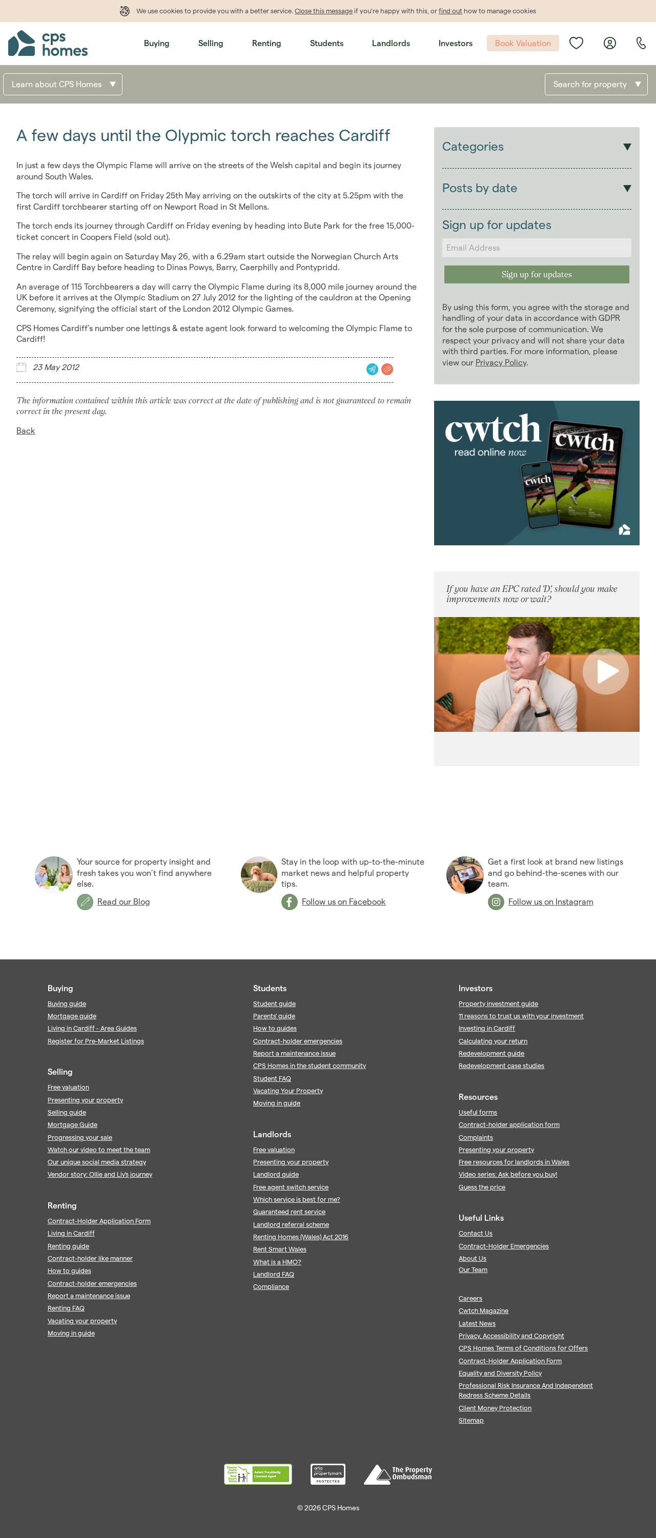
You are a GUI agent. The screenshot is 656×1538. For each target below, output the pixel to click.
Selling (210, 43)
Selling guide (67, 1112)
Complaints (476, 1137)
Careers (470, 1298)
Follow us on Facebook (344, 901)
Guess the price (482, 1187)
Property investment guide (498, 1003)
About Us (472, 1258)
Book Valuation (523, 43)
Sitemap (471, 1420)
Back (25, 430)
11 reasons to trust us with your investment (521, 1015)
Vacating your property (82, 1320)
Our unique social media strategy (97, 1161)
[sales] (385, 369)
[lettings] (370, 369)
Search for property (590, 84)
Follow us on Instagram (550, 901)
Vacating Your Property (288, 1090)
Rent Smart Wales (279, 1249)
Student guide (274, 1003)
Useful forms (478, 1112)
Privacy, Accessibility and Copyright (511, 1335)
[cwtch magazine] (537, 542)
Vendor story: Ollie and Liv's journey (100, 1174)
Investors (456, 43)
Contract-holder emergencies (92, 1283)
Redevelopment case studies (501, 1065)
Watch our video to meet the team (99, 1149)
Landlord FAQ (273, 1274)
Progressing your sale (80, 1137)
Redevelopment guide (491, 1053)
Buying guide (67, 1003)
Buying (157, 43)
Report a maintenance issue (89, 1295)
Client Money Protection (495, 1407)
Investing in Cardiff (487, 1028)
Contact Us (476, 1233)
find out (450, 10)
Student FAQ (272, 1078)
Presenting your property (85, 1099)
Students (326, 43)
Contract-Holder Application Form (99, 1220)
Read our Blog (123, 901)
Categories (473, 146)
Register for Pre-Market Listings (96, 1040)
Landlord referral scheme (291, 1224)
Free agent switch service (291, 1187)
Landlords (391, 43)
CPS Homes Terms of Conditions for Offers (523, 1347)
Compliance (271, 1286)
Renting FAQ (66, 1307)
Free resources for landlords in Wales (514, 1161)
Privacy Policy (501, 362)
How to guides (69, 1270)
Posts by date (480, 188)
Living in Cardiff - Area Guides (92, 1028)
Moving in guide (71, 1333)
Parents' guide (274, 1015)
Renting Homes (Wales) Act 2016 (300, 1236)
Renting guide (68, 1245)
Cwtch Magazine (483, 1310)
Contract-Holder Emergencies (504, 1245)
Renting (266, 43)
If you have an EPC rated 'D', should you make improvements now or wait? (532, 593)
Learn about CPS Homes (56, 84)
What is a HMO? (277, 1261)
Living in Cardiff (71, 1233)
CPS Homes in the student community (309, 1065)
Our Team (473, 1269)
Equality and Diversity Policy (500, 1373)
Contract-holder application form (509, 1124)
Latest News (477, 1323)
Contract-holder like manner (90, 1258)
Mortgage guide (72, 1015)
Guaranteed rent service (289, 1211)
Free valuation (68, 1087)
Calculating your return (493, 1040)
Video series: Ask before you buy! (508, 1174)
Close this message (324, 10)
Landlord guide (276, 1174)
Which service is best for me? (296, 1199)
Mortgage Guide (72, 1124)
